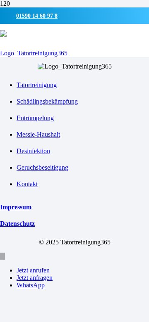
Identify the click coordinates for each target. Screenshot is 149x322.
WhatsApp (31, 285)
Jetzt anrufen (33, 270)
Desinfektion (33, 150)
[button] (2, 256)
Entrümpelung (35, 117)
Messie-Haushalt (38, 134)
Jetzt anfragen (35, 277)
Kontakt (27, 183)
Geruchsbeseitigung (42, 167)
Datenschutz (17, 223)
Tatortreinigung (37, 84)
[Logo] (33, 53)
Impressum (15, 207)
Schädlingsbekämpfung (47, 101)
